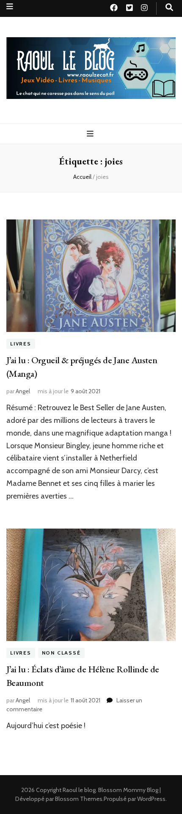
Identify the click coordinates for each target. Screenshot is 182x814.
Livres (20, 343)
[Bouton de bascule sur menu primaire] (91, 134)
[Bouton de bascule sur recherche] (169, 7)
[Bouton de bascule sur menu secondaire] (9, 7)
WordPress (151, 799)
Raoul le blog (79, 790)
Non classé (61, 653)
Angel (23, 391)
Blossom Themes (78, 799)
